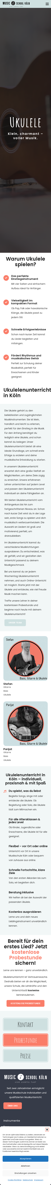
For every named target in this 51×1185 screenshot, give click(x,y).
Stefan (7, 684)
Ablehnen (25, 1165)
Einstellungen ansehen (25, 1173)
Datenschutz (28, 1180)
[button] (47, 1129)
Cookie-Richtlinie (14, 1180)
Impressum (38, 1180)
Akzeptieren (25, 1158)
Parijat (7, 749)
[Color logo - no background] (16, 4)
